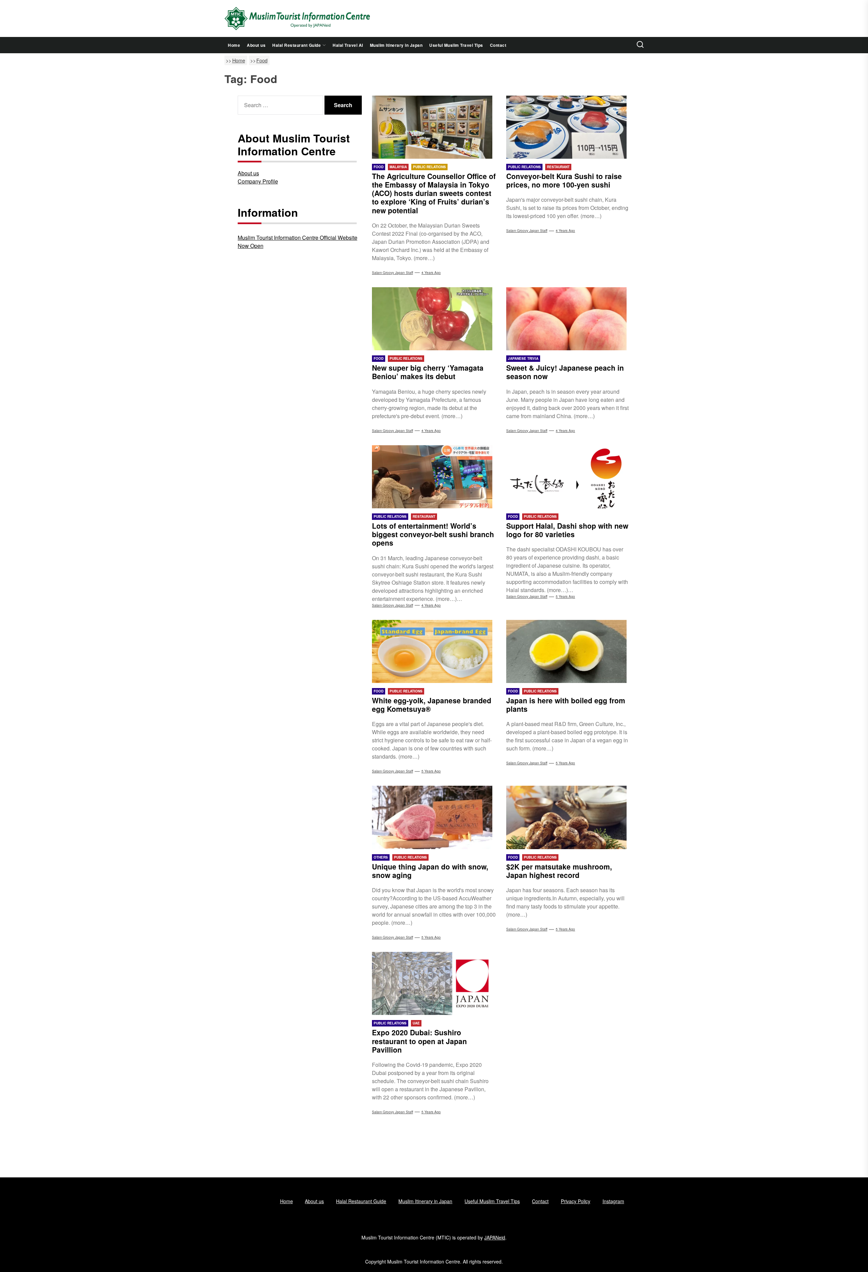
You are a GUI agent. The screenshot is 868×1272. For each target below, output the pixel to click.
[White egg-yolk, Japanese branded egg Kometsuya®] (434, 651)
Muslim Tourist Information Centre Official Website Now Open (297, 242)
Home (234, 45)
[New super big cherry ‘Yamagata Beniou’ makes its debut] (434, 318)
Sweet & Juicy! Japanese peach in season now (565, 372)
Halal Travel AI (348, 45)
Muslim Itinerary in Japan (396, 45)
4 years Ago (431, 272)
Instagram (613, 1201)
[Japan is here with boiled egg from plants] (568, 651)
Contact (498, 45)
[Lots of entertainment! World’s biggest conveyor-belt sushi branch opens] (434, 476)
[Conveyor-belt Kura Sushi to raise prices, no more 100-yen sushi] (568, 127)
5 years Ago (565, 596)
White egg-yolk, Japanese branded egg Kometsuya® (431, 704)
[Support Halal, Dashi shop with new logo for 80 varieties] (568, 476)
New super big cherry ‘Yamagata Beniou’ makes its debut (428, 372)
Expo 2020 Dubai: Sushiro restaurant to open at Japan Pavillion (419, 1040)
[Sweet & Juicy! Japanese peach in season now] (568, 318)
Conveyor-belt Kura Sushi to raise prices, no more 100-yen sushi (564, 180)
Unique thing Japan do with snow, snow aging (430, 870)
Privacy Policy (575, 1201)
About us (256, 45)
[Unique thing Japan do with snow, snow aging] (434, 817)
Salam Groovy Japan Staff (392, 272)
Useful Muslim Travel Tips (456, 45)
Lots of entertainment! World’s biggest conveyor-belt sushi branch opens (433, 534)
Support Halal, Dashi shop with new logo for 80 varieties (567, 530)
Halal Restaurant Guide (296, 45)
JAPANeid (494, 1237)
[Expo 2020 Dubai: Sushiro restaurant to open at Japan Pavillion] (434, 983)
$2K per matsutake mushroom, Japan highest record (559, 870)
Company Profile (258, 181)
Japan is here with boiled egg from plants (565, 704)
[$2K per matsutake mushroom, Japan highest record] (568, 817)
